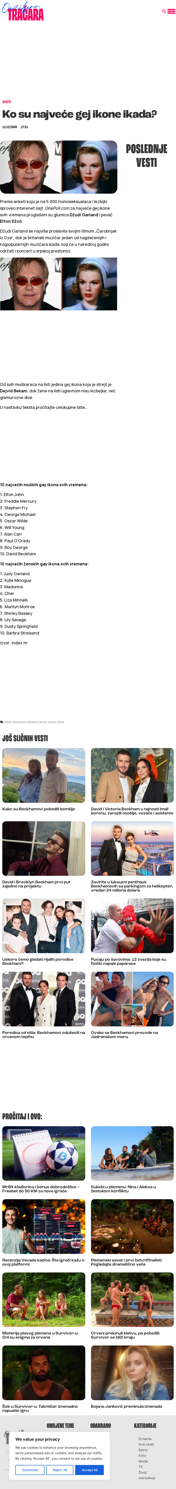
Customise (30, 1470)
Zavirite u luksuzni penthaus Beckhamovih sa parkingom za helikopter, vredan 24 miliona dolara (132, 886)
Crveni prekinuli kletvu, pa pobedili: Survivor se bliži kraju (125, 1336)
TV (141, 1467)
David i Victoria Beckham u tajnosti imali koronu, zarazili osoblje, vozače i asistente (132, 811)
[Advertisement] (88, 63)
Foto (142, 1456)
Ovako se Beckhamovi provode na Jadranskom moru (124, 1035)
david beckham (15, 722)
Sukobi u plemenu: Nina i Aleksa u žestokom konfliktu (123, 1189)
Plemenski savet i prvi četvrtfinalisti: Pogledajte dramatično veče (126, 1262)
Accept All (89, 1470)
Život (143, 1473)
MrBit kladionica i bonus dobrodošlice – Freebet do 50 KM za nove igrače (41, 1189)
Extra (143, 1450)
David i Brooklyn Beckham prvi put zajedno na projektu (36, 884)
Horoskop (147, 1478)
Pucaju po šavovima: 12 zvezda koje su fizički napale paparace (128, 962)
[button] (164, 11)
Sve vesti (146, 1444)
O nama (145, 1439)
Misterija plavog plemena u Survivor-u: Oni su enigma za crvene (40, 1336)
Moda (143, 1461)
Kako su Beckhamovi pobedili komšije (38, 809)
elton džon (56, 722)
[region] (59, 1456)
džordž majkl (37, 722)
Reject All (60, 1470)
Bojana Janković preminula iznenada (126, 1407)
